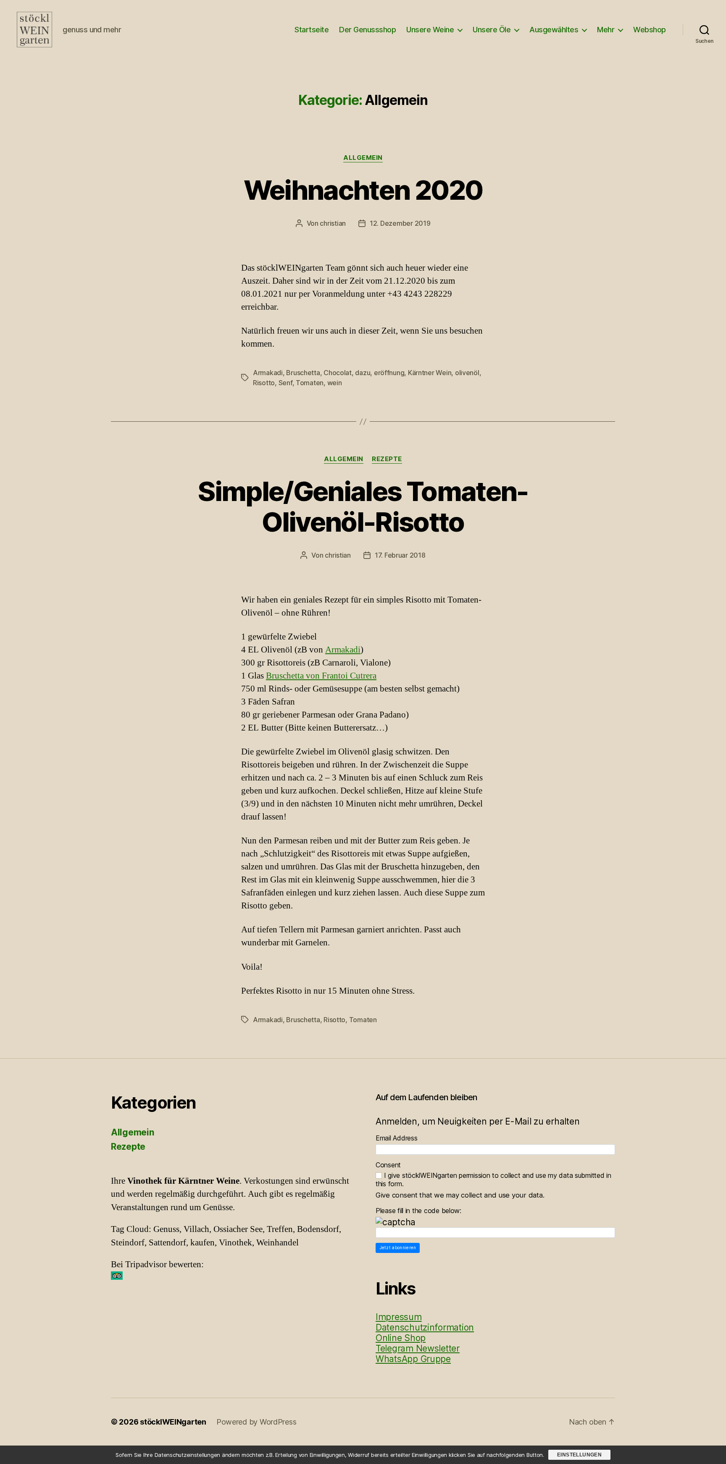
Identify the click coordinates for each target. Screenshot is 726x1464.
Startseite (312, 29)
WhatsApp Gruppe (413, 1359)
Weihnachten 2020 (363, 190)
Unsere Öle (491, 29)
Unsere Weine (430, 29)
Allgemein (363, 158)
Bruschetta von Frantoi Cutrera (321, 675)
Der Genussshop (367, 29)
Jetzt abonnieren (397, 1247)
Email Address (397, 1138)
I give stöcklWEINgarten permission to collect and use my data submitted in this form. (493, 1179)
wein (334, 382)
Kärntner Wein (430, 372)
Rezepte (387, 459)
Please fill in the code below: (418, 1210)
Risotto (264, 382)
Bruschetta (303, 372)
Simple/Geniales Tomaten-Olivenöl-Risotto (363, 506)
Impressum (399, 1317)
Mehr (605, 29)
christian (333, 223)
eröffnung (389, 372)
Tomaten (310, 382)
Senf (285, 382)
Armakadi (268, 372)
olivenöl (467, 372)
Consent (388, 1165)
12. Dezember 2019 (400, 223)
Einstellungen (579, 1455)
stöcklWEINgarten (173, 1421)
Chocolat (338, 372)
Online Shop (401, 1338)
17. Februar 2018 (400, 555)
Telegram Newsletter (418, 1348)
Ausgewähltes (553, 29)
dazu (362, 372)
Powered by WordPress (256, 1421)
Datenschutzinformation (425, 1327)
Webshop (649, 29)
